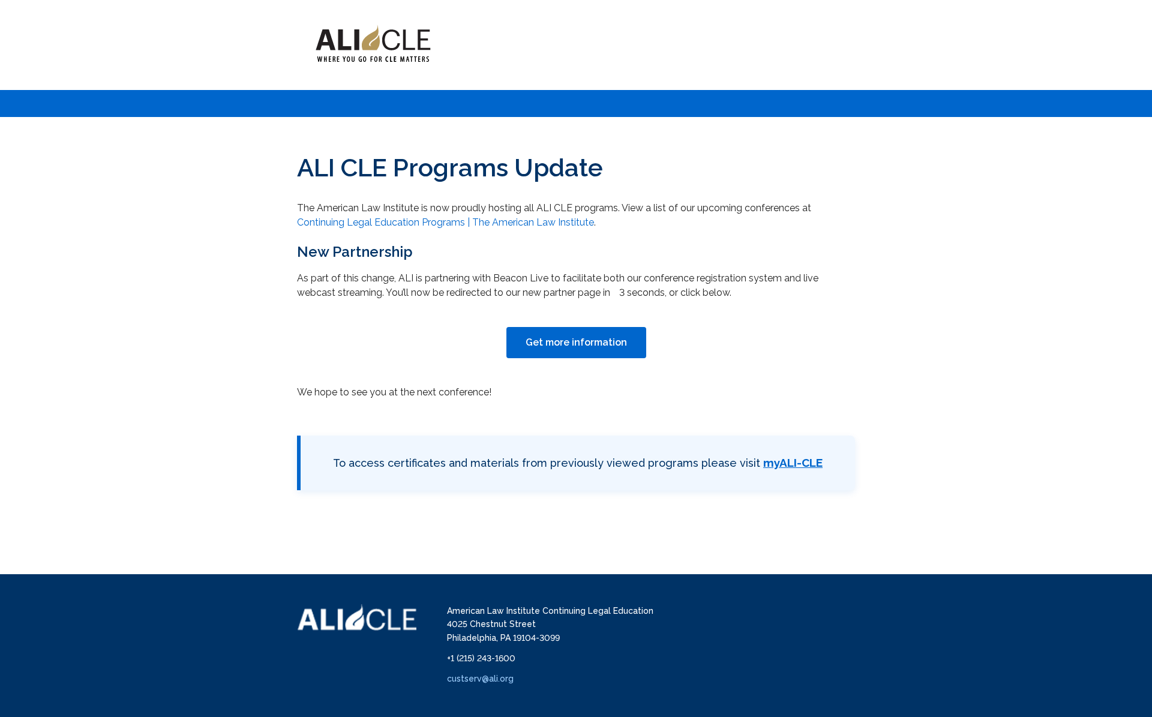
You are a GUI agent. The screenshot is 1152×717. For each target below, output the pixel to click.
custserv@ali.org (480, 678)
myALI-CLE (793, 462)
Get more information (576, 342)
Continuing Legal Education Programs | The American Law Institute (445, 222)
